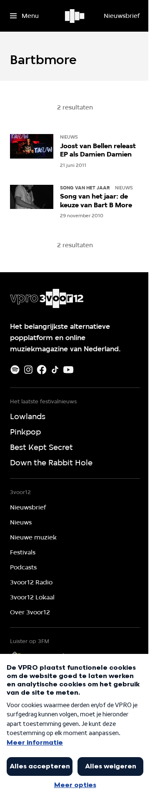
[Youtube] (68, 370)
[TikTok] (55, 370)
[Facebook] (42, 370)
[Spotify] (15, 370)
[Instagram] (28, 370)
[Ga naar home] (75, 15)
